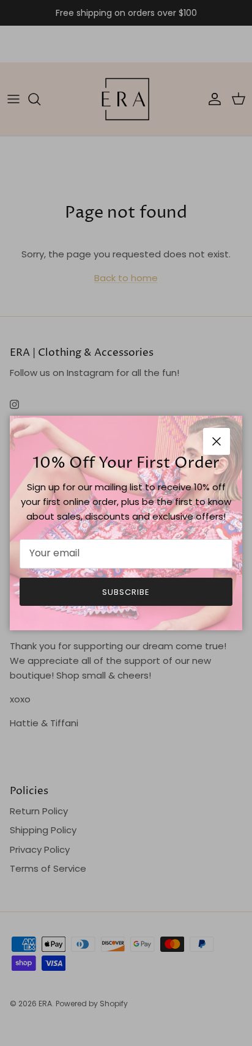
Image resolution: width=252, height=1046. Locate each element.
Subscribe (126, 592)
